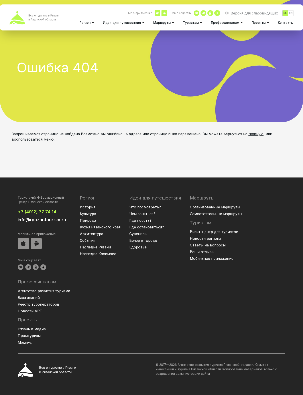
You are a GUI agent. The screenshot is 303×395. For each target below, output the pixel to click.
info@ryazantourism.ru (42, 219)
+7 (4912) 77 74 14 (37, 211)
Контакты (285, 22)
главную (256, 134)
